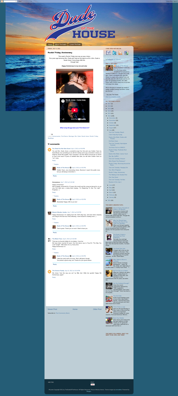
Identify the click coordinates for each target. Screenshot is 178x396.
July (110, 130)
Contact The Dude (74, 44)
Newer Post (52, 309)
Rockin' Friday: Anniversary (117, 172)
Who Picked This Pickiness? (117, 161)
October (111, 123)
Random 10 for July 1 (115, 182)
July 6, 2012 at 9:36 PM (78, 148)
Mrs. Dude (78, 136)
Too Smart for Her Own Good (61, 148)
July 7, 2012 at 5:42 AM (67, 182)
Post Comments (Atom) (63, 313)
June (110, 185)
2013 (109, 113)
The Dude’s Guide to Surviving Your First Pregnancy (119, 236)
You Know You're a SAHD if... (117, 147)
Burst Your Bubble (118, 318)
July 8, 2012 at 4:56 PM (79, 226)
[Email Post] (51, 134)
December (112, 118)
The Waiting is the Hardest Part (118, 174)
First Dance (64, 136)
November (112, 120)
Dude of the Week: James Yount (118, 154)
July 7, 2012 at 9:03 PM (74, 212)
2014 (109, 111)
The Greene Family (58, 270)
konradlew (119, 389)
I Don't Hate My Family (115, 134)
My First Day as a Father (120, 270)
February (112, 195)
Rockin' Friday (94, 136)
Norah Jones (85, 136)
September (112, 125)
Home (50, 44)
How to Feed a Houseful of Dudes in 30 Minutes (121, 208)
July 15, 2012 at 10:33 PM (72, 270)
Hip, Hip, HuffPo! (114, 156)
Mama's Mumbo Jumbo (59, 212)
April (110, 190)
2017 (109, 103)
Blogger (89, 391)
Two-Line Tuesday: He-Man (117, 179)
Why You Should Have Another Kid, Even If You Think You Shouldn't (120, 222)
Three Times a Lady (119, 307)
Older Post (97, 309)
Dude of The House (63, 167)
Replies (56, 164)
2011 (109, 200)
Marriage (71, 136)
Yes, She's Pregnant (115, 170)
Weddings (51, 138)
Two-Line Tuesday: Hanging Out (118, 167)
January (111, 197)
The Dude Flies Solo (119, 248)
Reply (54, 160)
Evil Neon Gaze (113, 141)
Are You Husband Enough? (121, 283)
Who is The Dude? (60, 44)
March (111, 192)
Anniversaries (56, 136)
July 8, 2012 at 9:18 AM (69, 239)
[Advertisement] (120, 365)
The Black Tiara (57, 239)
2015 (109, 108)
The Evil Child (117, 296)
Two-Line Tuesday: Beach (116, 132)
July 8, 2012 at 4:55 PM (79, 167)
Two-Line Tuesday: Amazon (117, 158)
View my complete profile (113, 97)
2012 (109, 116)
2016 (109, 106)
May (110, 187)
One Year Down (113, 177)
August (111, 127)
